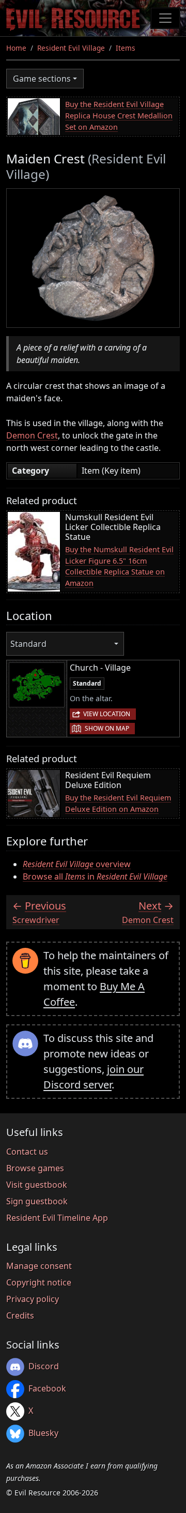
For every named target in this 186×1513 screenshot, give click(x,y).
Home (16, 48)
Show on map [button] (107, 728)
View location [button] (106, 713)
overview (77, 864)
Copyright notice (38, 1282)
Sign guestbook (37, 1201)
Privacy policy (32, 1299)
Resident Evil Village (71, 48)
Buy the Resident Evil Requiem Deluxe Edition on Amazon (118, 803)
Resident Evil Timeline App (57, 1217)
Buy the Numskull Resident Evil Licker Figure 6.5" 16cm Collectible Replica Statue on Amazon (119, 566)
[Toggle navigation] (165, 18)
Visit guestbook (36, 1184)
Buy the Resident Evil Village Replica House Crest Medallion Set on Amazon (119, 115)
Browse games (35, 1168)
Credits (20, 1315)
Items (125, 48)
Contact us (27, 1151)
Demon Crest (32, 435)
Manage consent (39, 1266)
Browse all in (95, 876)
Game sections (42, 78)
